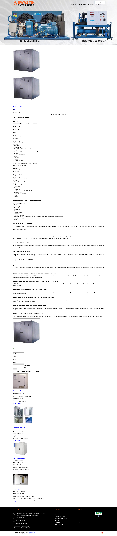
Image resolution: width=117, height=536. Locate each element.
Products (16, 109)
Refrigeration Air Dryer (60, 524)
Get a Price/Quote (17, 119)
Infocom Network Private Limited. (30, 533)
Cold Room (16, 110)
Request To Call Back (17, 106)
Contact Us (98, 4)
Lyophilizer (57, 522)
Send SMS (25, 527)
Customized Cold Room (19, 458)
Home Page (73, 4)
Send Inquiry (17, 104)
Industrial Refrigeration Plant (61, 518)
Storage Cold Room (18, 489)
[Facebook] (98, 516)
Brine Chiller (57, 520)
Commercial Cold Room (19, 427)
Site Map (78, 522)
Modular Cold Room (18, 390)
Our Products (91, 4)
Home (15, 108)
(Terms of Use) (32, 532)
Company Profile (82, 4)
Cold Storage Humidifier (60, 516)
